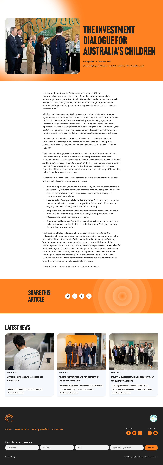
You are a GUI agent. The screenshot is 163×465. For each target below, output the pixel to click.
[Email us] (155, 433)
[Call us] (150, 433)
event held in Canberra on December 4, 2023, (76, 93)
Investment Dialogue (52, 96)
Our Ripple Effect (40, 429)
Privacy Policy (10, 457)
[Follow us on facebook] (128, 433)
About (8, 429)
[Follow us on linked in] (140, 433)
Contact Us (57, 429)
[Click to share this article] (67, 296)
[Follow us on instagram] (134, 433)
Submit (151, 447)
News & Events (22, 429)
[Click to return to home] (8, 418)
